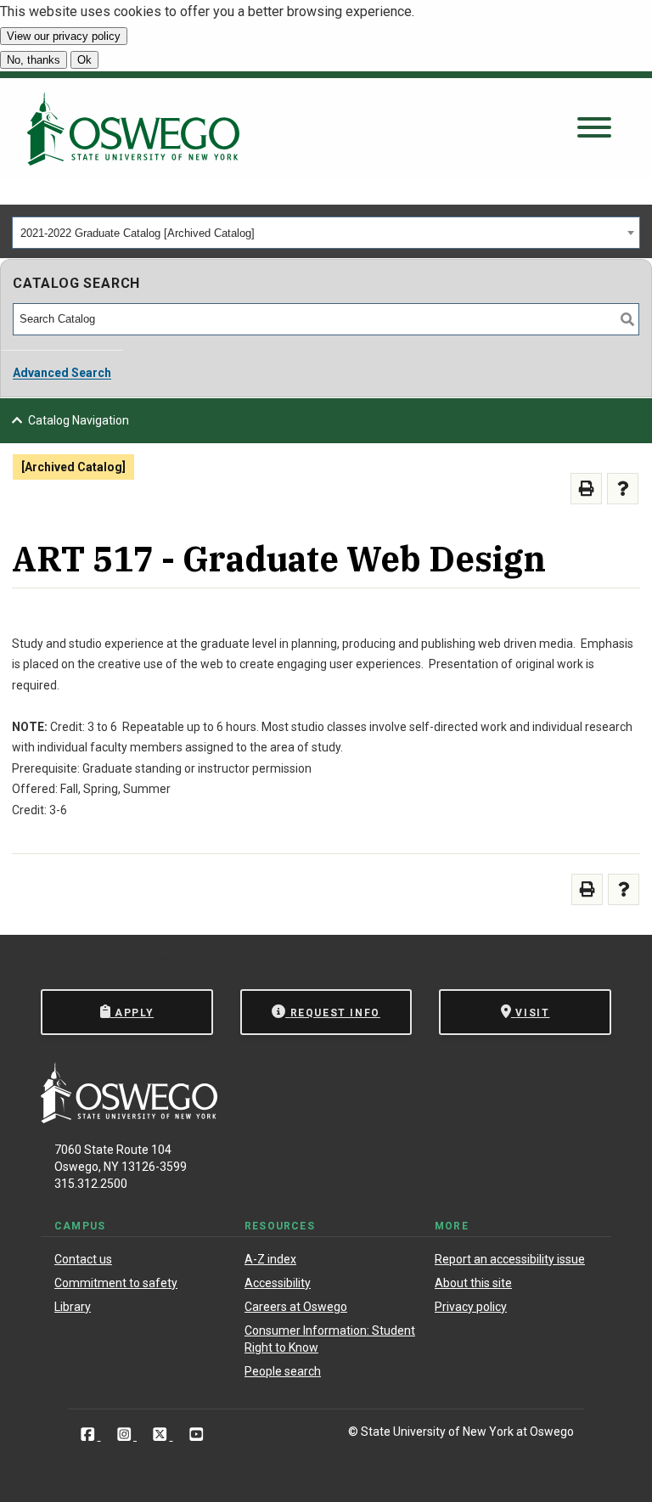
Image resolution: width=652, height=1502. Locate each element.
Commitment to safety (115, 1283)
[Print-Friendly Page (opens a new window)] (586, 488)
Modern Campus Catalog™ (545, 960)
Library (72, 1307)
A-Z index (270, 1259)
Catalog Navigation (78, 420)
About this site (473, 1283)
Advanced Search (62, 373)
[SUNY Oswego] (129, 1119)
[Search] (627, 319)
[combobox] (326, 233)
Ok (84, 59)
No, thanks (33, 59)
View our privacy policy (64, 36)
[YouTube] (196, 1434)
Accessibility (277, 1283)
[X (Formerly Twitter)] (161, 1434)
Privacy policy (471, 1307)
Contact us (83, 1259)
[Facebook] (89, 1434)
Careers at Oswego (295, 1307)
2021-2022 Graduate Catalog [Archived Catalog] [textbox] (137, 233)
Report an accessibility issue (510, 1259)
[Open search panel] (594, 129)
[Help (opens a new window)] (622, 488)
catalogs (71, 960)
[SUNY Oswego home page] (133, 129)
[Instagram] (126, 1434)
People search (282, 1371)
